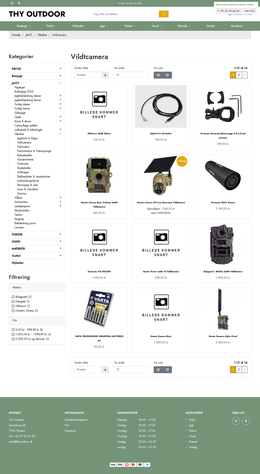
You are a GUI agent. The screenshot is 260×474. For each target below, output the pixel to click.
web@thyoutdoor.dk (21, 442)
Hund (192, 436)
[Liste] (167, 75)
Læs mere (249, 10)
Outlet (210, 26)
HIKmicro (22, 306)
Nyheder (78, 26)
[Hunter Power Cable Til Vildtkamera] (161, 244)
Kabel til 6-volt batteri (161, 133)
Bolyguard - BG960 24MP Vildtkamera (223, 271)
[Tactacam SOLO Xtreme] (223, 175)
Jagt (190, 425)
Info (67, 425)
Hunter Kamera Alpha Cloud (223, 336)
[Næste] (244, 75)
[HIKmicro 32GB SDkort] (99, 106)
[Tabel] (158, 75)
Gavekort (237, 26)
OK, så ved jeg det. (230, 10)
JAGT (29, 35)
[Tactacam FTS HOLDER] (99, 244)
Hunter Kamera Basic (161, 336)
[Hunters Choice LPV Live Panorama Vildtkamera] (161, 175)
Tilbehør (42, 35)
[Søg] (164, 14)
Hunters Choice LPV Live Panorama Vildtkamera (161, 202)
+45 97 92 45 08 (24, 436)
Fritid (191, 420)
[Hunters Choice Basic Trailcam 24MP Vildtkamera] (99, 175)
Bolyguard (23, 297)
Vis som (158, 68)
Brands (192, 442)
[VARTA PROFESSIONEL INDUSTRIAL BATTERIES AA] (99, 309)
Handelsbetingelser (76, 420)
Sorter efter (81, 68)
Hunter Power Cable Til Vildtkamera (161, 271)
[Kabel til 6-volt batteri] (161, 106)
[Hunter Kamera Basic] (161, 309)
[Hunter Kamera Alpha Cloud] (223, 309)
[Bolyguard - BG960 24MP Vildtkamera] (223, 244)
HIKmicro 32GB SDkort (99, 133)
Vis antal (119, 68)
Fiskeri (192, 431)
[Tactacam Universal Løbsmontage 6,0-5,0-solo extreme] (223, 106)
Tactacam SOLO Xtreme (223, 202)
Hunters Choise (26, 311)
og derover (32, 339)
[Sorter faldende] (105, 75)
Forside (16, 35)
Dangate (22, 301)
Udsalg (192, 447)
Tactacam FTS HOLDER (99, 271)
